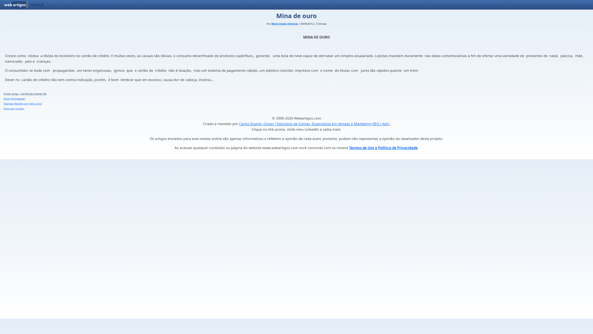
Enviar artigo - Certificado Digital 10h (25, 94)
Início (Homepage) (14, 99)
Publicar (36, 4)
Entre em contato (14, 108)
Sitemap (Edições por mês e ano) (23, 103)
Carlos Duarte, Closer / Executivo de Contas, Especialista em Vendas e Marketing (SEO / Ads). (314, 123)
